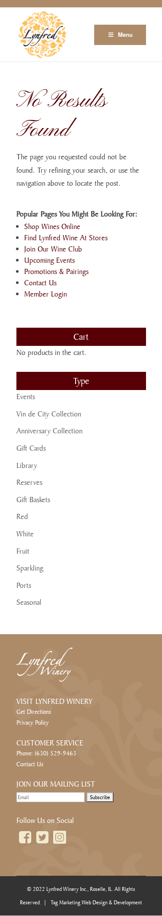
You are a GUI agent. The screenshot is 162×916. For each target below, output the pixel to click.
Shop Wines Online (52, 226)
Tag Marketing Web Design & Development (96, 902)
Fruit (22, 551)
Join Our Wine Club (53, 249)
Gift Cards (31, 448)
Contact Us (40, 282)
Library (26, 465)
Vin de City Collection (48, 414)
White (25, 534)
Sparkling (29, 568)
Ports (23, 585)
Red (22, 516)
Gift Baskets (33, 499)
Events (25, 396)
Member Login (45, 294)
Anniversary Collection (49, 430)
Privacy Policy (32, 722)
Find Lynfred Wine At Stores (66, 237)
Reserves (29, 482)
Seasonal (28, 602)
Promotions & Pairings (56, 271)
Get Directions (33, 711)
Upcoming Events (49, 260)
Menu (125, 34)
